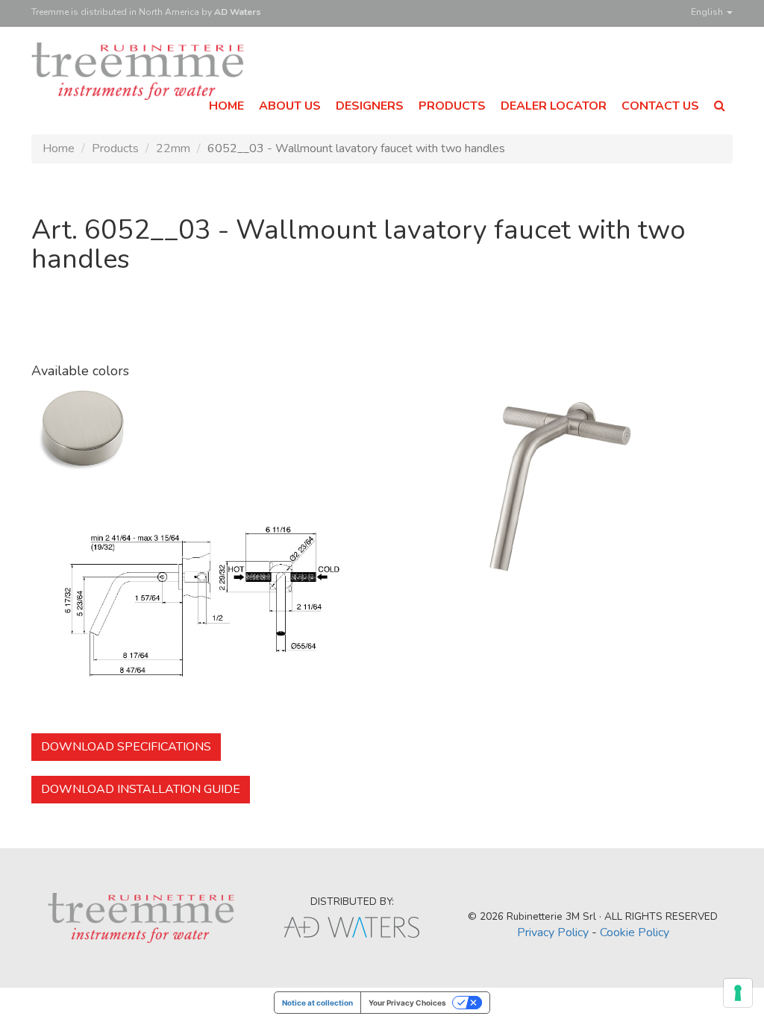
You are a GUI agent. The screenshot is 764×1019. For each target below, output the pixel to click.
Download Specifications (126, 747)
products (452, 106)
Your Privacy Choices (407, 1002)
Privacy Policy (553, 932)
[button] (720, 106)
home (226, 106)
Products (115, 148)
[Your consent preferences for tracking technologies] (738, 993)
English (708, 12)
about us (290, 106)
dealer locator (554, 106)
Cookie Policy (634, 932)
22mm (173, 148)
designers (370, 106)
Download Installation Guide (140, 789)
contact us (660, 106)
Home (59, 148)
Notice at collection (317, 1002)
